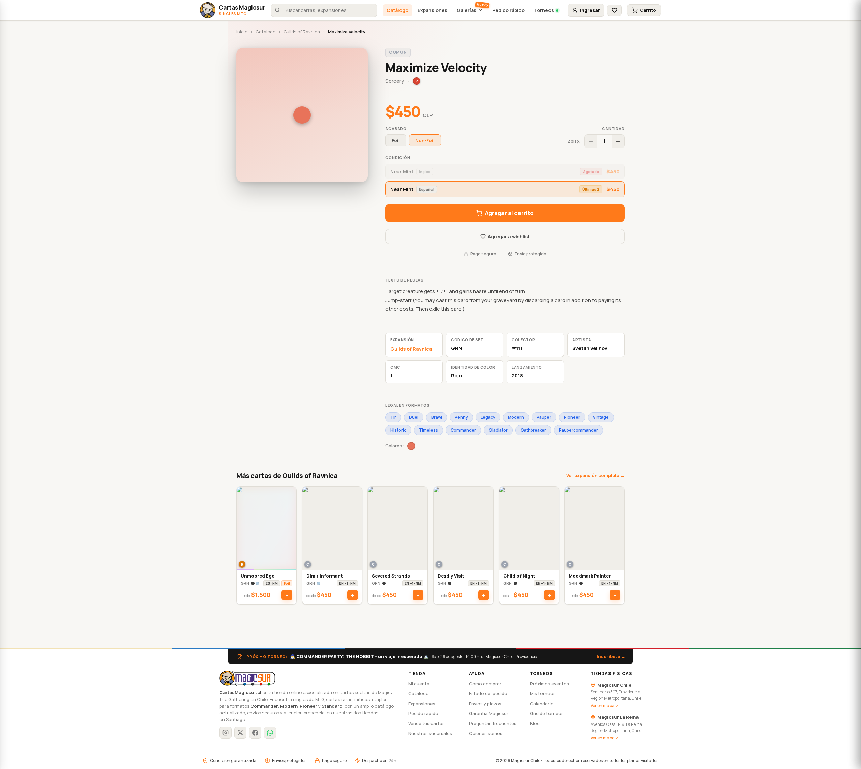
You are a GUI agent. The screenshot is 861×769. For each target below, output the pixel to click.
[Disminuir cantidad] (591, 141)
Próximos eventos (549, 684)
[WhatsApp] (270, 733)
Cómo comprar (485, 684)
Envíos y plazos (485, 704)
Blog (535, 723)
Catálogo (397, 10)
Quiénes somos (485, 733)
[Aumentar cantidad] (618, 141)
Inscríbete (611, 656)
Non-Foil (425, 140)
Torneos (544, 10)
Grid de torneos (547, 713)
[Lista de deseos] (614, 10)
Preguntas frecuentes (492, 723)
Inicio (241, 32)
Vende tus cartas (426, 723)
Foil (396, 140)
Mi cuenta (418, 684)
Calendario (542, 704)
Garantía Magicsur (488, 713)
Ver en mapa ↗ (605, 705)
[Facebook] (255, 733)
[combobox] (324, 10)
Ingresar (590, 10)
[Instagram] (225, 733)
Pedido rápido (508, 10)
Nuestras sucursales (430, 733)
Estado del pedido (488, 693)
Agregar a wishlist (509, 236)
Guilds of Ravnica (302, 32)
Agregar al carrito (509, 213)
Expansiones (432, 10)
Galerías (466, 10)
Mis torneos (543, 693)
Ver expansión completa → (595, 475)
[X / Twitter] (240, 733)
